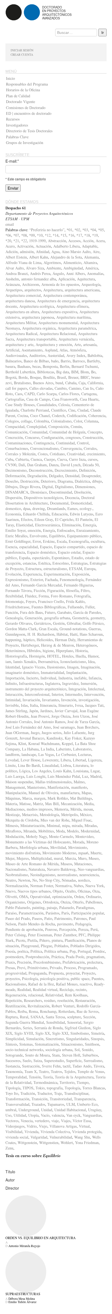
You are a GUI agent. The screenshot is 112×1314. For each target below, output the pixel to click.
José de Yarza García (83, 721)
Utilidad (20, 1115)
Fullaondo (75, 606)
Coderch (58, 415)
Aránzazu (12, 284)
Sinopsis (97, 1038)
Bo (93, 371)
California (95, 382)
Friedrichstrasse (17, 606)
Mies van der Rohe (55, 820)
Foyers (31, 601)
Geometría (80, 617)
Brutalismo (22, 382)
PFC (82, 934)
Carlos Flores (69, 393)
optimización (62, 896)
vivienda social (16, 1137)
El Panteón (84, 519)
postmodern (14, 956)
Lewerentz (50, 759)
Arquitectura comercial (23, 295)
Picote (20, 940)
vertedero (42, 1120)
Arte (77, 344)
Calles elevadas (40, 388)
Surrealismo (93, 1060)
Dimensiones (85, 486)
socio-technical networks (24, 1049)
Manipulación (15, 792)
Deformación (15, 475)
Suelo (27, 1060)
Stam (56, 1055)
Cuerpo (49, 459)
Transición (40, 1098)
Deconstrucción (40, 470)
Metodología (49, 814)
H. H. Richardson (40, 634)
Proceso (70, 967)
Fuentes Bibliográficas (49, 606)
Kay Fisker (73, 738)
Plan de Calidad (18, 96)
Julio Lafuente (75, 732)
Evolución (13, 574)
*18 (87, 235)
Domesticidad (81, 503)
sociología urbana (58, 1049)
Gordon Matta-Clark (21, 628)
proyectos (12, 978)
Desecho (11, 481)
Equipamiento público (84, 535)
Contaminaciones (18, 442)
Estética (44, 563)
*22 (24, 240)
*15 (63, 235)
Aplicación (66, 278)
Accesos (74, 240)
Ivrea (79, 705)
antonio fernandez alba (38, 278)
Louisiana (80, 770)
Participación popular (87, 913)
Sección (89, 1016)
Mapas (86, 792)
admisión (27, 251)
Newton (24, 880)
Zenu (9, 1148)
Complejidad (36, 426)
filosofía (72, 590)
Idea (91, 661)
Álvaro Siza (35, 268)
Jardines (46, 710)
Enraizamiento (87, 530)
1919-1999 (37, 240)
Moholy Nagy (36, 836)
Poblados (61, 945)
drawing (38, 508)
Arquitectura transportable (36, 339)
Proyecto (88, 973)
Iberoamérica (48, 661)
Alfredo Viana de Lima (23, 262)
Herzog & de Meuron (57, 645)
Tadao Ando (82, 1066)
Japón (33, 710)
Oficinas (84, 891)
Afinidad (42, 251)
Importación (14, 678)
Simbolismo (79, 1033)
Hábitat (62, 634)
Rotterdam (66, 1011)
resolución (65, 1000)
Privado (56, 967)
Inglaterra (52, 683)
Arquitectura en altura (22, 311)
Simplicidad (14, 1038)
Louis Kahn (62, 770)
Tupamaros (55, 1104)
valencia (58, 1115)
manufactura (69, 792)
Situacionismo (72, 1044)
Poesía (10, 951)
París (65, 913)
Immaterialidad (52, 672)
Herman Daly (65, 639)
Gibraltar (73, 623)
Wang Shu (82, 1137)
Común (76, 426)
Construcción (93, 437)
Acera (100, 240)
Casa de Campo (38, 399)
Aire (96, 251)
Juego (35, 732)
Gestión (59, 623)
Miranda (29, 831)
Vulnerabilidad (60, 1137)
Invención (68, 699)
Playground (30, 945)
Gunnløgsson (15, 634)
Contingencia (44, 442)
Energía (49, 530)
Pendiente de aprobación (24, 929)
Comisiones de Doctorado (25, 107)
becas (36, 366)
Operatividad (40, 896)
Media (89, 803)
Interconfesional (37, 694)
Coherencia (96, 415)
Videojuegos (14, 1126)
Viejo (43, 1126)
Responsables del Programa (27, 84)
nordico (84, 880)
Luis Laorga (14, 776)
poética (22, 951)
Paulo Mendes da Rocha (36, 923)
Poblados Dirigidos (85, 945)
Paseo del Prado (17, 918)
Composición (58, 426)
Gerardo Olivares (18, 623)
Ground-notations (73, 628)
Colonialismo (61, 421)
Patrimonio (62, 918)
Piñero (44, 940)
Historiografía (16, 656)
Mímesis (11, 825)
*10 (40, 235)
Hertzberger (30, 645)
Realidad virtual (45, 989)
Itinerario (65, 705)
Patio (48, 918)
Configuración (52, 437)
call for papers (16, 388)
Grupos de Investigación (24, 142)
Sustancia (12, 1066)
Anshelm (12, 278)
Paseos (37, 918)
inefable (80, 678)
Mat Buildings (81, 798)
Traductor (44, 1093)
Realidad (24, 989)
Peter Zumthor (65, 934)
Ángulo (58, 273)
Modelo (73, 831)
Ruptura (11, 1016)
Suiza (37, 1060)
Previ (21, 967)
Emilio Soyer (15, 530)
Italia (34, 705)
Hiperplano (64, 650)
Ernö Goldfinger (17, 541)
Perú (94, 929)
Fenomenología (71, 579)
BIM (74, 371)
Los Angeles (41, 770)
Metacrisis (30, 814)
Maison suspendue (19, 781)
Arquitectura (53, 289)
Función (11, 612)
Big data (62, 371)
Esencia (11, 546)
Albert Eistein (16, 257)
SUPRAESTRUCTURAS (22, 1294)
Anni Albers (75, 273)
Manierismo (36, 787)
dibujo (97, 481)
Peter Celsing (15, 934)
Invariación (31, 699)
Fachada (51, 579)
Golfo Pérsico (93, 623)
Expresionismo (16, 579)
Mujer (9, 858)
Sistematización (47, 1044)
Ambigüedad (73, 268)
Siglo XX (42, 1033)
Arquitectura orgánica (38, 328)
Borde (23, 377)
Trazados (38, 1104)
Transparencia (84, 1098)
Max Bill (52, 803)
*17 (79, 235)
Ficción (39, 590)
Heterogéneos (86, 645)
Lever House (30, 759)
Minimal (53, 825)
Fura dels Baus (31, 612)
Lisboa (66, 765)
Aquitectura (86, 278)
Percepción (67, 929)
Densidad (72, 475)
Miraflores (13, 831)
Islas (24, 705)
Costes (43, 453)
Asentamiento (31, 350)
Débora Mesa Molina (21, 1299)
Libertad (79, 759)
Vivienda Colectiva (55, 1131)
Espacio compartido (69, 546)
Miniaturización (32, 825)
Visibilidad (13, 1131)
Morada (78, 841)
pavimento (65, 923)
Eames (72, 508)
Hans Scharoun (91, 634)
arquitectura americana (82, 289)
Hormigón (37, 656)
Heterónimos (15, 650)
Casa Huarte (89, 399)
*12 (48, 235)
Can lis (88, 388)
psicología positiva (54, 978)
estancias (29, 563)
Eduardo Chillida (36, 514)
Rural (24, 1016)
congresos (73, 437)
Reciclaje (66, 989)
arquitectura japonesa (38, 317)
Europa (89, 568)
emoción (34, 530)
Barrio (65, 360)
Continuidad (65, 442)
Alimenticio (72, 262)
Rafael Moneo (66, 984)
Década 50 (91, 464)
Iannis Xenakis (24, 661)
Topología (72, 1087)
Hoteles (67, 656)
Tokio (40, 1087)
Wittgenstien (48, 1142)
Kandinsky (54, 738)
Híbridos (34, 650)
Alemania (91, 257)
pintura (57, 940)
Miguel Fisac (81, 820)
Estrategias (79, 563)
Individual (48, 678)
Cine (71, 410)
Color (78, 421)
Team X (30, 1071)
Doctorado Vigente (20, 101)
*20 (8, 240)
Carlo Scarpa (47, 393)
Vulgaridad (38, 1137)
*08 (24, 235)
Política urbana (55, 951)
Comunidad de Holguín (67, 432)
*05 (101, 229)
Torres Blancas (93, 1087)
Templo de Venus (90, 1071)
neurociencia (89, 874)
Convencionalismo (44, 448)
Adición (11, 251)
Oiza (95, 891)
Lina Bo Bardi (29, 765)
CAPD (29, 393)
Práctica (57, 956)
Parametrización (31, 913)
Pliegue (46, 945)
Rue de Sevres (87, 1011)
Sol (77, 1049)
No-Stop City (49, 880)
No (34, 880)
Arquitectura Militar (20, 322)
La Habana (30, 749)
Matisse (25, 803)
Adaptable (89, 246)
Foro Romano (61, 596)
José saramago (64, 727)
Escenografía (79, 541)
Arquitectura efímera (72, 306)
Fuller (89, 606)
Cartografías (14, 399)
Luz (85, 776)
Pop (73, 951)
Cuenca (36, 459)
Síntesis (11, 1044)
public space (80, 978)
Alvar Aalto (14, 268)
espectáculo (40, 557)
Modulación (14, 836)
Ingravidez (70, 683)
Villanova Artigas (63, 1126)
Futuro (50, 612)
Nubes (78, 885)
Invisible (12, 705)
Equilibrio (57, 535)
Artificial (12, 350)
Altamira (90, 262)
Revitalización (38, 1005)
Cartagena (89, 393)
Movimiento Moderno (59, 852)
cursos (92, 459)
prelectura (94, 962)
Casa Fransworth (65, 399)
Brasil (61, 377)
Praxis (10, 962)
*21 (16, 240)
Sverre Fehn (51, 1066)
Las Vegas (46, 754)
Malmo (79, 781)
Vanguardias (92, 1115)
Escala (62, 541)
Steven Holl (71, 1055)
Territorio (67, 1082)
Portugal (84, 951)
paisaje (52, 907)
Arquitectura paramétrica (77, 328)
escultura (97, 541)
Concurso (32, 437)
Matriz (38, 803)
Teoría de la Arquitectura (74, 1077)
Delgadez (56, 475)
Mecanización (71, 803)
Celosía (64, 404)
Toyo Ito (11, 1093)
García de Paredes (87, 612)
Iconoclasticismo (73, 661)
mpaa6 (83, 852)
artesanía (90, 344)
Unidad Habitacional (70, 1109)
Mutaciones (83, 863)
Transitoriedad (61, 1098)
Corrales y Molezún (20, 453)
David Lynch (70, 464)
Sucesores (12, 1060)
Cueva (62, 459)
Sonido (87, 1049)
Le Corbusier (66, 754)
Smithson (92, 1044)
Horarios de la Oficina (23, 90)
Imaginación (90, 667)
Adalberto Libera (66, 246)
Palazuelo (66, 907)
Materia (11, 803)
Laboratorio (82, 749)
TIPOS (28, 1087)
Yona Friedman (87, 1142)
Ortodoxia (50, 902)
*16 (71, 235)
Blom (84, 371)
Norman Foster (41, 885)
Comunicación (16, 432)
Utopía (33, 1115)
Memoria (61, 809)
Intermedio (73, 694)
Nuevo (10, 891)
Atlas (63, 350)
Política (36, 951)
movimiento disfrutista (22, 852)
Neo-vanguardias (91, 869)
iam (8, 661)
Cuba (9, 459)
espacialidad (28, 546)
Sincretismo (55, 1038)
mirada (77, 825)
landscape (28, 754)
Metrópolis (69, 814)
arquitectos (32, 289)
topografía (55, 1087)
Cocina (22, 415)
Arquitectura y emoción (54, 344)
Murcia (70, 858)
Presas (10, 967)
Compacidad (14, 426)
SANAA (36, 1016)
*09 (32, 235)
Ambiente (53, 268)
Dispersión (13, 497)
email (9, 224)
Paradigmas (85, 907)
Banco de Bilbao (36, 360)
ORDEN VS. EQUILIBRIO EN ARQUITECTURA (40, 1238)
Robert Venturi (63, 1005)
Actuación (43, 246)
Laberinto (63, 749)
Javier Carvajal (66, 710)
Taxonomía (13, 1071)
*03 (85, 229)
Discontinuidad (60, 492)
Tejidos (69, 1071)
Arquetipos (13, 289)
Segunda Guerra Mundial (24, 1022)
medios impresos (39, 809)
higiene (48, 650)
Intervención (94, 694)
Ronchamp (48, 1011)
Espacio (46, 546)
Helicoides (45, 639)
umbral (10, 1109)
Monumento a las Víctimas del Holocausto (37, 841)
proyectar (73, 973)
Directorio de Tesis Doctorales (29, 131)
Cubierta (22, 459)
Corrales (90, 448)
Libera (66, 759)
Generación (33, 617)
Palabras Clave (17, 137)
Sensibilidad (55, 1022)
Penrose (51, 929)
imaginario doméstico (22, 672)
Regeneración (15, 995)
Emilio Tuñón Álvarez (22, 1302)
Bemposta (50, 366)
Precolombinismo (46, 962)
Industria (65, 678)
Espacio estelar (69, 552)
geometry (98, 617)
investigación (89, 699)
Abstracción (57, 240)
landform (12, 754)
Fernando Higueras (78, 585)
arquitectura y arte (19, 344)
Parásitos (52, 913)
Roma (33, 1011)
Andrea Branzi (16, 273)
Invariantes (50, 699)
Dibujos (11, 486)
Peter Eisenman (40, 934)
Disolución (82, 492)
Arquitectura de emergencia (58, 300)
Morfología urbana (34, 847)
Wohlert (67, 1142)
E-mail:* (12, 161)
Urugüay (94, 1109)
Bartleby (93, 360)
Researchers (33, 1000)
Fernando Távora (18, 590)
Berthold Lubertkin (20, 371)
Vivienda (31, 1131)
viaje (55, 1120)
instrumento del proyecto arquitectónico (35, 688)
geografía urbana (57, 617)
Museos (66, 863)
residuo (49, 1000)
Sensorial (74, 1022)
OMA (23, 896)
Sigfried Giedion (78, 1027)
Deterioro (48, 481)
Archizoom (30, 284)
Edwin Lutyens (81, 514)
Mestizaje (12, 814)
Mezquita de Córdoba (21, 820)
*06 (8, 235)
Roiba (22, 1011)
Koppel (67, 743)
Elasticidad (24, 524)
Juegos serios (51, 732)
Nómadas (69, 880)
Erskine (49, 541)
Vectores (11, 1120)
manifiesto (79, 787)
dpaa (26, 508)
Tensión (35, 1077)
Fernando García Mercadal (41, 585)
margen (39, 798)
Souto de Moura (37, 1055)
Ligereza (94, 759)
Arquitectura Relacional (57, 333)
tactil (66, 1066)
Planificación (75, 940)
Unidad (46, 1109)
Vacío (45, 1115)
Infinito (11, 683)
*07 (16, 235)
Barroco (79, 360)
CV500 (10, 464)
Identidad (12, 667)
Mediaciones (14, 809)
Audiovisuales (16, 355)
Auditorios (37, 355)
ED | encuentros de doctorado (28, 113)
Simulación (34, 1038)
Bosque (35, 377)
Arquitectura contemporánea (64, 295)
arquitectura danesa (20, 300)
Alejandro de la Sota (66, 257)
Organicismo (15, 902)
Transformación (17, 1098)
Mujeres (23, 858)
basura (10, 366)
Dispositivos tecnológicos (43, 497)
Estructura (33, 568)
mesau (88, 809)
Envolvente (38, 535)
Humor (93, 656)
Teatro (44, 1071)
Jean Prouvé (40, 716)
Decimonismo (16, 470)
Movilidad (58, 847)
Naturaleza (37, 869)
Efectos (26, 519)
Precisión (24, 962)
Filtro (85, 590)
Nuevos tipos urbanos (34, 891)
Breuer (73, 377)
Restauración (85, 1000)
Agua (55, 251)
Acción (88, 240)
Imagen (73, 667)
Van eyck (73, 1115)
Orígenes (34, 902)
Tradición (27, 1093)
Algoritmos (52, 262)
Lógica (24, 770)
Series (27, 1027)
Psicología (30, 978)
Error (37, 541)
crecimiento (96, 453)
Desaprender (91, 475)
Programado (87, 967)
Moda (60, 831)
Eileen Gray (44, 519)
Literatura (80, 765)
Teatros (56, 1071)
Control (83, 442)
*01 (69, 229)
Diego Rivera (30, 486)
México (85, 814)
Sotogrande (14, 1055)
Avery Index (75, 355)
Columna (91, 421)
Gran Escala (48, 628)
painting (38, 907)
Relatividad (54, 995)
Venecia (27, 1120)
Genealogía (14, 617)
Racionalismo (15, 984)
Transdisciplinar (76, 1093)
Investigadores (17, 125)
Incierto (32, 678)
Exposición (80, 574)
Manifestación (58, 787)
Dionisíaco (38, 492)
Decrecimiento (66, 470)
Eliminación (71, 524)
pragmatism (95, 956)
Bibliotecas (45, 371)
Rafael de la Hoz (41, 984)
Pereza (83, 929)
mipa (66, 825)
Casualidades (46, 404)
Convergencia (71, 448)
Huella (81, 656)
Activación (25, 246)
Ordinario (93, 896)
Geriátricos (42, 623)
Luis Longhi (35, 776)
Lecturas (84, 754)
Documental (59, 503)
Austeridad (56, 355)
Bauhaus (23, 366)
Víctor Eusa (82, 1120)
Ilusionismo (56, 667)
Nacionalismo (15, 869)
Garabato (64, 612)
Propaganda (37, 973)
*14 (55, 235)
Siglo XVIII (23, 1033)
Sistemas (26, 1044)
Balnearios (13, 360)
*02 (77, 229)
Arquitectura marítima (73, 317)
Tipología (12, 1087)
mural (58, 858)
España (24, 557)
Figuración (55, 590)
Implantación (76, 672)
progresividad (15, 973)
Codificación (76, 415)
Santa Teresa (55, 1016)
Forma (44, 596)
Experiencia (32, 574)
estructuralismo (55, 568)
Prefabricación (74, 962)
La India (47, 749)
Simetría (97, 1033)
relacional (35, 995)
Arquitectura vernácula (76, 339)
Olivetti (11, 896)
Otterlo (78, 902)
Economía (13, 514)
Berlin (64, 366)
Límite (10, 765)
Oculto (70, 891)
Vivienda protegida (86, 1131)
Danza (53, 464)
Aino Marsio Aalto (76, 251)
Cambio (61, 388)
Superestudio (54, 1060)
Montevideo (84, 836)
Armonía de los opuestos (60, 284)
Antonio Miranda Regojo (24, 1246)
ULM (70, 1104)
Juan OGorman (17, 732)
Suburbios (90, 1055)
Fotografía (82, 596)
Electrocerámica (47, 524)
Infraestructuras (31, 683)
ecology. (86, 508)
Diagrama (65, 481)
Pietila (32, 940)
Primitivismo (37, 967)
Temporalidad (16, 1077)
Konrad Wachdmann (44, 743)
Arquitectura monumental (58, 322)
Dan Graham (37, 464)
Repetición (13, 1000)
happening (13, 639)
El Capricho (64, 519)
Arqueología (90, 284)
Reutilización (15, 1005)
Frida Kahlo (75, 601)
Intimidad (12, 699)
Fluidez (30, 596)
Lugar (95, 770)
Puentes (97, 978)
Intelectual (96, 688)
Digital (47, 486)
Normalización (16, 885)
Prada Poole (75, 956)
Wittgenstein (27, 1142)
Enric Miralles (16, 535)
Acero (10, 246)
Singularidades (77, 1038)
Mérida (75, 809)
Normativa (63, 885)
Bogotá (10, 377)
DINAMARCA (16, 492)
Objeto (58, 891)
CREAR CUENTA (22, 54)
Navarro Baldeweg (61, 869)
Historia (81, 650)
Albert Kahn (38, 257)
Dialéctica (82, 481)
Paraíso (11, 913)
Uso (8, 1115)
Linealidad (50, 765)
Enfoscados (65, 530)
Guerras (95, 628)
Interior (57, 694)
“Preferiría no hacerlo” (46, 229)
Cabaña (70, 382)
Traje (58, 1093)
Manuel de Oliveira (43, 792)
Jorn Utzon (81, 716)
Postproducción (37, 956)
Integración (77, 688)
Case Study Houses (20, 404)
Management (15, 787)
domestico (13, 508)
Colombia (41, 421)
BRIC (84, 377)
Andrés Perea (40, 273)
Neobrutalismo (16, 874)
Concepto (95, 432)
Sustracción (31, 1066)
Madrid (95, 776)
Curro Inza (77, 459)
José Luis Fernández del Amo (28, 727)
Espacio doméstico (41, 552)
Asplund (51, 350)
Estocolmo (60, 563)
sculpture (74, 1016)
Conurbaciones (16, 448)
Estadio (77, 557)
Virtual (84, 1126)
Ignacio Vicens (33, 667)
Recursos (13, 119)
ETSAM (75, 568)
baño (54, 360)
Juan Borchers (87, 727)
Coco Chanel (40, 415)
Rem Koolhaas (76, 995)
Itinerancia (48, 705)
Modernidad (90, 831)
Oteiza (65, 902)
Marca (27, 798)
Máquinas (12, 798)
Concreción (14, 437)
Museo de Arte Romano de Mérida (31, 863)
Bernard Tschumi (84, 366)
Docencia (72, 497)
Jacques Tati (94, 705)
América (91, 268)
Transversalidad (17, 1104)
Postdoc (99, 951)
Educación (60, 514)
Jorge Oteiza (60, 716)
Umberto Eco (87, 1104)
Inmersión (88, 683)
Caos (18, 393)
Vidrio (32, 1126)
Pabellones (94, 902)
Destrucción (29, 481)
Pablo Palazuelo (17, 907)
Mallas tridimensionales (53, 781)
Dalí (21, 464)
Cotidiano (57, 453)
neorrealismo (67, 874)
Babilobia (95, 355)
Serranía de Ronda (48, 1027)
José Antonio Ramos (49, 721)
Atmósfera (78, 350)
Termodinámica (45, 1082)
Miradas (91, 825)
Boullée (49, 377)
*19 (95, 235)
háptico (29, 639)
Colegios (12, 421)
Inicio (10, 78)
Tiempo (83, 1082)
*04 (93, 229)
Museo (94, 858)
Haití (73, 634)
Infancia (95, 678)
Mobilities (46, 831)
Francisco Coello (51, 601)
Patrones (80, 918)
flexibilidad (14, 596)
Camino (75, 388)
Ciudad (82, 410)
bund (59, 382)
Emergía (89, 524)
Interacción (14, 694)
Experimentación (57, 574)
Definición (87, 470)
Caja (82, 382)
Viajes (65, 1120)
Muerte (96, 852)
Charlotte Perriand (35, 410)
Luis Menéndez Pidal (64, 776)
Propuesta (56, 973)
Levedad (11, 759)
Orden (79, 896)
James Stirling (16, 710)
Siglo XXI (60, 1033)
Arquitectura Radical (21, 333)
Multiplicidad (41, 858)
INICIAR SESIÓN (22, 50)
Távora (99, 1066)
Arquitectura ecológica (36, 306)
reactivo (86, 984)
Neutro (10, 880)
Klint (22, 743)
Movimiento (77, 847)
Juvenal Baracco (32, 738)
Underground (28, 1109)
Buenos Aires (43, 382)
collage (26, 421)
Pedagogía (83, 923)
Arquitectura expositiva (59, 311)
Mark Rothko (58, 798)
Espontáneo (60, 557)
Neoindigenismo (42, 874)
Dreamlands (56, 508)
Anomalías (95, 273)
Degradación (37, 475)
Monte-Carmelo (61, 836)
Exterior (36, 579)
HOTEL (53, 656)
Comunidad (38, 432)
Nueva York (94, 885)
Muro (82, 858)
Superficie (74, 1060)
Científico (58, 410)
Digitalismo (64, 486)
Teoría (48, 1077)
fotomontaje (14, 601)
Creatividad (76, 453)
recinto (81, 989)
